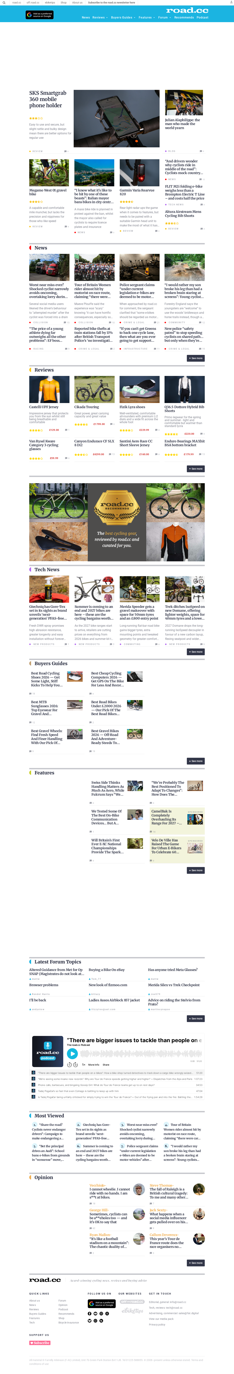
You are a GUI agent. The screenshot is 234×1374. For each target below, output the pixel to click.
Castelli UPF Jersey (43, 407)
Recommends (66, 1313)
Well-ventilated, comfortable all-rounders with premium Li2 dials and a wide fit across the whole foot (139, 418)
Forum (62, 1300)
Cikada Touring (86, 407)
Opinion (63, 1305)
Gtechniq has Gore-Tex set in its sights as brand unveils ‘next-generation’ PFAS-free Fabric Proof (48, 614)
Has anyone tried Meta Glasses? (173, 970)
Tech (32, 1322)
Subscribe (41, 1343)
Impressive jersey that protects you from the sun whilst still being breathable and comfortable (48, 418)
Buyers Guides (37, 1313)
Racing (38, 349)
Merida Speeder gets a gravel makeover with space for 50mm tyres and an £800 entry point (139, 613)
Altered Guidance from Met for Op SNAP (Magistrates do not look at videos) (55, 974)
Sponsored (195, 812)
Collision (40, 322)
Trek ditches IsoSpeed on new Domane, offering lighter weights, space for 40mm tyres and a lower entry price (185, 614)
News (32, 1305)
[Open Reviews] (106, 17)
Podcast (63, 1309)
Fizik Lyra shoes (132, 407)
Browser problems (43, 985)
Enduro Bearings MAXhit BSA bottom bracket (185, 443)
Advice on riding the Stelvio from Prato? (174, 1002)
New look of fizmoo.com (108, 985)
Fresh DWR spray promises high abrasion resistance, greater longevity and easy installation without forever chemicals (46, 634)
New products (43, 644)
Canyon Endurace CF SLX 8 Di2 (94, 443)
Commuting (132, 644)
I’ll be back (37, 1000)
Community (176, 322)
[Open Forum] (170, 17)
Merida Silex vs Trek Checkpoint (174, 985)
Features (34, 1318)
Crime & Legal (134, 322)
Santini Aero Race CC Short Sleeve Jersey (136, 443)
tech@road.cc (174, 1307)
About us (34, 1300)
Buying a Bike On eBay (107, 970)
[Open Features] (154, 17)
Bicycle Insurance (68, 1322)
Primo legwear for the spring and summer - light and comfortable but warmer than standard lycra (183, 421)
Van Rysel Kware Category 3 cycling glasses (43, 445)
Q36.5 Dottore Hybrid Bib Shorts (184, 409)
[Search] (4, 3)
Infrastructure (135, 349)
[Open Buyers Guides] (134, 17)
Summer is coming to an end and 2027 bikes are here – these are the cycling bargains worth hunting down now (94, 614)
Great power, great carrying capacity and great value (91, 415)
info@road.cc (178, 1302)
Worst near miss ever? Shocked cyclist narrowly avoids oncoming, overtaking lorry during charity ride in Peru (49, 293)
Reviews (34, 1309)
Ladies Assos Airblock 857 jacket (114, 1000)
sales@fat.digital (189, 1313)
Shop (61, 1318)
